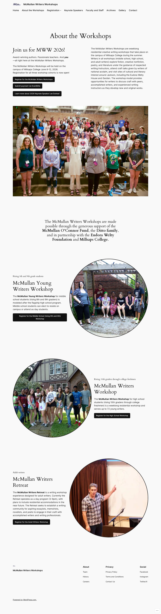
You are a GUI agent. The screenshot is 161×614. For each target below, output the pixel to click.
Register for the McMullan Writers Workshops (34, 79)
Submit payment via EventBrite (27, 86)
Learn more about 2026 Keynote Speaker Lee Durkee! (37, 93)
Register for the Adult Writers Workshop (31, 522)
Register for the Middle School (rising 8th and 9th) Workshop (40, 317)
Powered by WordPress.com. (25, 600)
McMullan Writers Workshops (40, 4)
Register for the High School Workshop (112, 415)
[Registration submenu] (60, 10)
